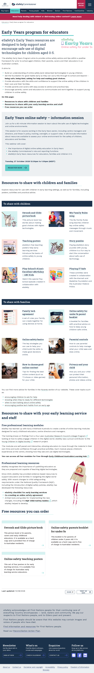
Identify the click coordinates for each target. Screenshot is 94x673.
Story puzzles (76, 240)
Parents (24, 11)
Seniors (57, 11)
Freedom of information (80, 667)
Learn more (76, 16)
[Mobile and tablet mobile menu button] (89, 4)
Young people (34, 11)
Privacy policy (62, 667)
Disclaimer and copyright (33, 667)
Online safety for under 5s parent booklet (78, 314)
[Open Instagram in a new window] (74, 654)
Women (50, 11)
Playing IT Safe (77, 268)
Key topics (5, 11)
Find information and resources (19, 626)
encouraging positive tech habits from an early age (27, 405)
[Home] (19, 4)
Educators (15, 11)
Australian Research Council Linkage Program (66, 436)
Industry (90, 11)
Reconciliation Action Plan (26, 631)
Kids (42, 11)
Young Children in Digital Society (17, 441)
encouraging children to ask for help (21, 397)
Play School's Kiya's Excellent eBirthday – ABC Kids (33, 271)
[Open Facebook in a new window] (79, 654)
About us (6, 667)
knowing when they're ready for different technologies (29, 400)
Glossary (46, 670)
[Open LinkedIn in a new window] (85, 654)
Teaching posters (31, 240)
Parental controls (78, 339)
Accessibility (50, 667)
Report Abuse (81, 4)
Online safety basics (33, 339)
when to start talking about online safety (23, 402)
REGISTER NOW (15, 168)
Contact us (16, 667)
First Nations (67, 11)
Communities (79, 11)
